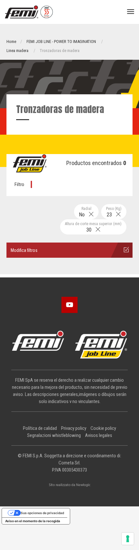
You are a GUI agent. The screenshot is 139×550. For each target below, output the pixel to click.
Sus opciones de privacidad (42, 513)
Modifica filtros (24, 250)
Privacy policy (73, 428)
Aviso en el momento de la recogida (32, 521)
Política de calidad (40, 428)
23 (114, 212)
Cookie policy (103, 428)
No (85, 212)
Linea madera (17, 50)
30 (93, 227)
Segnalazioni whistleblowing (54, 435)
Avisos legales (98, 435)
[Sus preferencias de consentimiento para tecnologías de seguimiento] (128, 539)
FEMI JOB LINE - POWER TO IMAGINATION (61, 41)
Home (11, 41)
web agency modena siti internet (70, 485)
